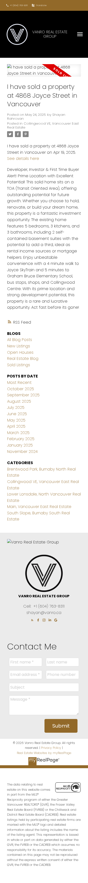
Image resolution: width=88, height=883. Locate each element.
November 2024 (22, 451)
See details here (23, 158)
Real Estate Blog (22, 358)
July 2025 (15, 407)
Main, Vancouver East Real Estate (39, 506)
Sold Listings (18, 365)
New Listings (18, 346)
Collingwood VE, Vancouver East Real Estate (43, 125)
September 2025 (23, 395)
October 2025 (20, 389)
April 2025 (16, 426)
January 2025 (20, 445)
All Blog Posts (19, 339)
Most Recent (19, 382)
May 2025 (16, 420)
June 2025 (17, 414)
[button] (17, 5)
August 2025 (19, 401)
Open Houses (20, 352)
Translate (41, 5)
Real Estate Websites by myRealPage (44, 753)
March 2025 (18, 433)
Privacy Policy (51, 748)
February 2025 (20, 439)
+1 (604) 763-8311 (19, 5)
